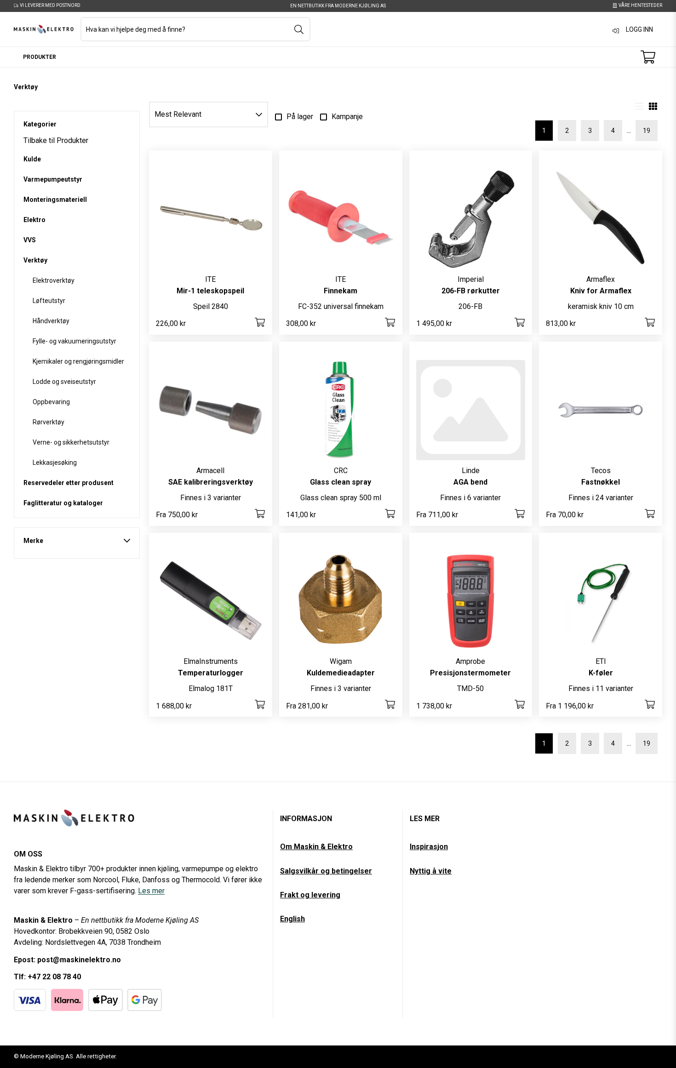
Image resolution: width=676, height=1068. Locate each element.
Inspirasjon (429, 846)
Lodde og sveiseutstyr (64, 381)
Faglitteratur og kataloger (63, 503)
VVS (29, 240)
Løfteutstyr (49, 300)
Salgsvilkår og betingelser (326, 871)
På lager (299, 116)
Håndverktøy (51, 321)
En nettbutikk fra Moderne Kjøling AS (338, 5)
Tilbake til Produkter (55, 141)
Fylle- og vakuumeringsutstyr (74, 341)
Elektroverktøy (53, 280)
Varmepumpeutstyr (52, 179)
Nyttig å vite (431, 871)
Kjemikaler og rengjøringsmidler (78, 361)
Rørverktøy (48, 422)
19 (646, 130)
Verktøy (35, 260)
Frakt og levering (310, 895)
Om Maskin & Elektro (316, 846)
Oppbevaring (51, 401)
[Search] (298, 29)
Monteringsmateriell (55, 199)
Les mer (151, 890)
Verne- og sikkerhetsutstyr (71, 442)
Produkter (39, 57)
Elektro (34, 219)
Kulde (32, 159)
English (292, 918)
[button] (208, 114)
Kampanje (347, 116)
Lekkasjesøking (55, 462)
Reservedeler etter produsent (68, 482)
